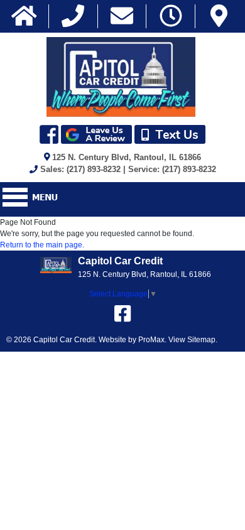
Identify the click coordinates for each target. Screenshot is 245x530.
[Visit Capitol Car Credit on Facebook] (122, 313)
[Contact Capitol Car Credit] (122, 17)
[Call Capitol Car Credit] (73, 17)
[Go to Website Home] (24, 17)
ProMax (151, 339)
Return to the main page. (42, 245)
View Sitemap (191, 339)
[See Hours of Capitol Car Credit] (171, 17)
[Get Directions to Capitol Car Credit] (218, 17)
